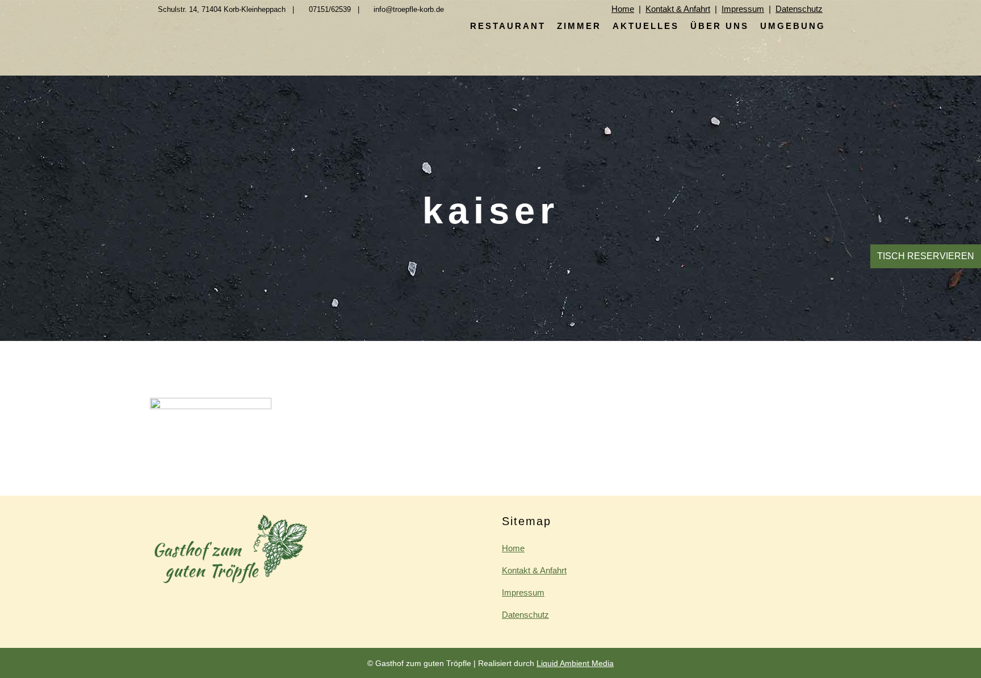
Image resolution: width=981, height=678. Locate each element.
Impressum (743, 9)
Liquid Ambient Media (575, 663)
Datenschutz (799, 9)
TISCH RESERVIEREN (925, 256)
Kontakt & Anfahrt (677, 9)
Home (622, 9)
